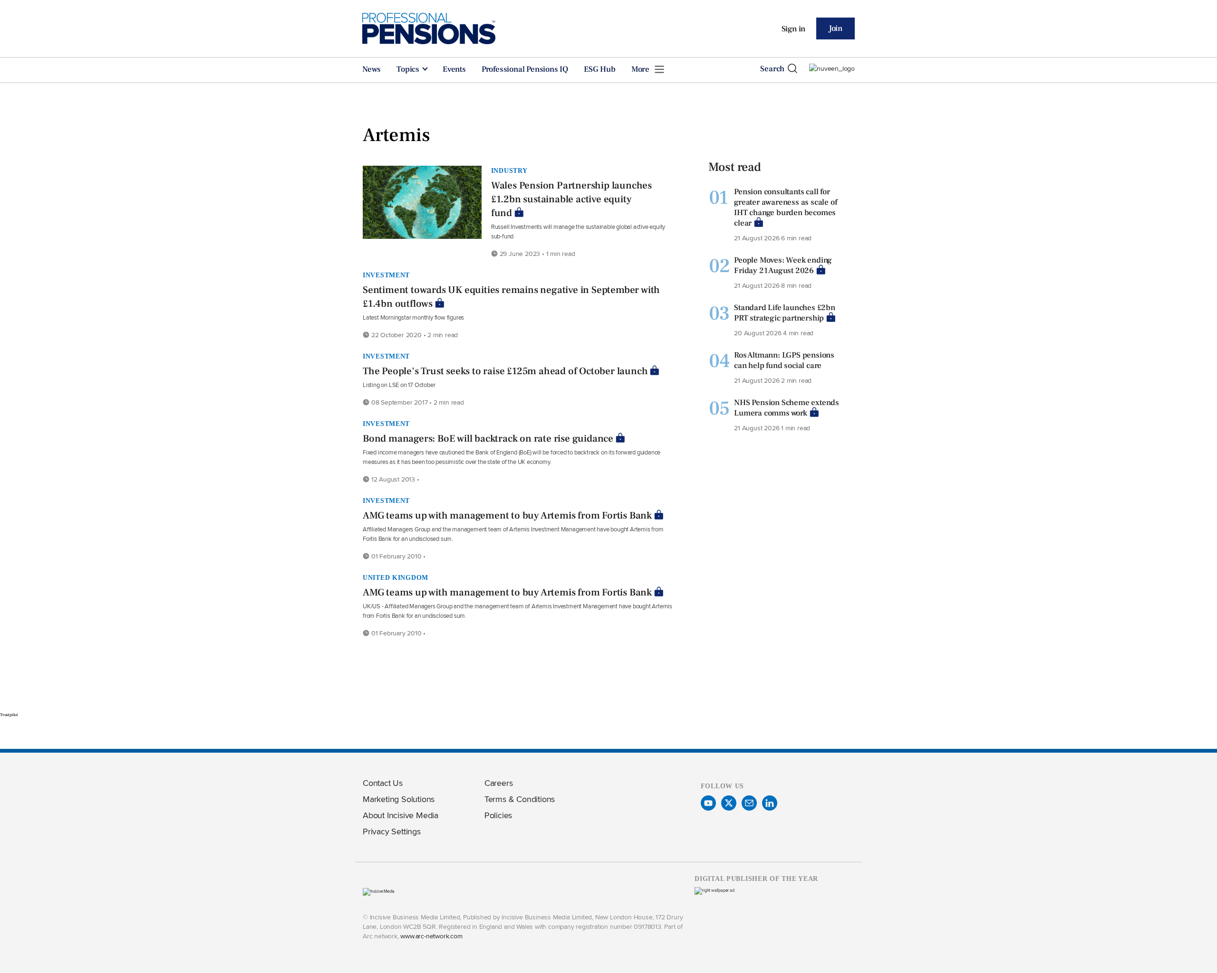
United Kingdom (395, 577)
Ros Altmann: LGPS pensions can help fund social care (784, 360)
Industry (509, 170)
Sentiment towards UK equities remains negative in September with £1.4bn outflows (511, 296)
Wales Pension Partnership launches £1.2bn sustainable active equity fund (571, 199)
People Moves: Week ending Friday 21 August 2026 (783, 265)
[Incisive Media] (379, 891)
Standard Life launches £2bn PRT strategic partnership (784, 312)
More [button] (641, 69)
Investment (386, 275)
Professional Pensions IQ (525, 69)
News (371, 69)
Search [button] (772, 69)
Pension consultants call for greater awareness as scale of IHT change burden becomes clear (785, 207)
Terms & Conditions (519, 799)
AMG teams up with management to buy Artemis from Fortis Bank (507, 515)
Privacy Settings (392, 831)
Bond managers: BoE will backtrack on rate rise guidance (488, 438)
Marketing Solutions (399, 799)
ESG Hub (600, 69)
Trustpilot (9, 715)
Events (454, 69)
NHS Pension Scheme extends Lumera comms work (786, 407)
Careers (498, 783)
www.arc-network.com (431, 936)
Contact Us (383, 783)
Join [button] (835, 28)
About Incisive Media (400, 815)
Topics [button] (408, 69)
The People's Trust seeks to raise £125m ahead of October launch (505, 371)
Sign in (794, 29)
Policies (498, 815)
